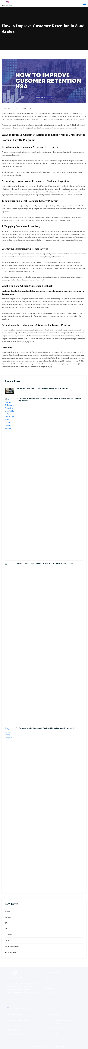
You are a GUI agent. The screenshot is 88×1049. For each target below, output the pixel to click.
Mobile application (11, 952)
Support (48, 983)
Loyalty (25, 108)
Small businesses (75, 254)
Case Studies (50, 988)
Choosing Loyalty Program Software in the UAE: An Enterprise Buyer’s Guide (44, 563)
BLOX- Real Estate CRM (16, 1035)
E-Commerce (9, 929)
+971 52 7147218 (56, 1028)
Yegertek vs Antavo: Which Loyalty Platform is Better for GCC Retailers (42, 388)
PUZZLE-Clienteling (14, 1025)
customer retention (29, 330)
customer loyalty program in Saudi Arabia (27, 352)
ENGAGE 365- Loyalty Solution (18, 1020)
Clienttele (8, 917)
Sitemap (64, 1046)
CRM (6, 923)
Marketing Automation (12, 946)
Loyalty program (7, 313)
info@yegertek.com (56, 1033)
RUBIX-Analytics (13, 1030)
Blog (47, 978)
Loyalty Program (51, 993)
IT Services (8, 935)
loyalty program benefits (34, 172)
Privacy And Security (54, 1046)
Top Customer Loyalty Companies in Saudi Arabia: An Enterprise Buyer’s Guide (45, 728)
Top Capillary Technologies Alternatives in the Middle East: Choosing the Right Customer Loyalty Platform (48, 399)
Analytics (8, 911)
